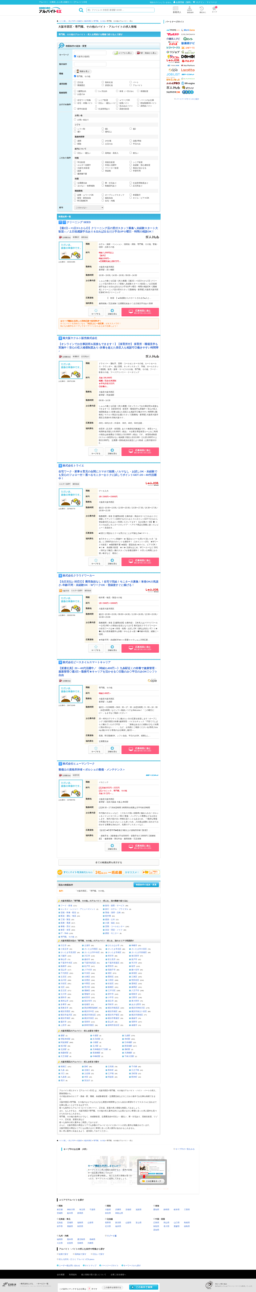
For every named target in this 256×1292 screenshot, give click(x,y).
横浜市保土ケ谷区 (139, 1011)
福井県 (118, 1226)
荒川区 (87, 987)
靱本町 (134, 1077)
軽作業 (108, 916)
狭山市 (64, 959)
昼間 (79, 141)
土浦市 (87, 945)
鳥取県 (156, 1226)
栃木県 (70, 1213)
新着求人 (177, 12)
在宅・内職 (109, 201)
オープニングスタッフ (114, 195)
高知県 (156, 1230)
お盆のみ (81, 94)
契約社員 (108, 82)
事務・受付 (65, 926)
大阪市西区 (88, 21)
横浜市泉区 (89, 1018)
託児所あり (137, 186)
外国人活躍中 (110, 165)
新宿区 (134, 973)
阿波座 (111, 1077)
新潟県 (118, 1222)
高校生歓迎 (124, 109)
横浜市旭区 (65, 1018)
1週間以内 (81, 91)
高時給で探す (80, 1254)
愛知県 (156, 1209)
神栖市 (134, 945)
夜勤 (79, 144)
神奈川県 (71, 1209)
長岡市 (87, 1022)
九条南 (64, 1077)
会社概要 (61, 1274)
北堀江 (87, 1070)
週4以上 (108, 132)
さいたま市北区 (114, 949)
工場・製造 (65, 919)
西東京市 (64, 1008)
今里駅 (95, 1035)
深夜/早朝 (136, 141)
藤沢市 (64, 1022)
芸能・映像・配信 (68, 912)
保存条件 (190, 12)
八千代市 (88, 970)
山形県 (90, 1222)
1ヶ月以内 (102, 91)
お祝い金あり (83, 120)
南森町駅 (64, 1053)
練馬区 (134, 987)
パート (135, 82)
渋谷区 (64, 983)
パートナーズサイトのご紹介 (187, 99)
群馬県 (80, 1213)
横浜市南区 (112, 1011)
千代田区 (64, 973)
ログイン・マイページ (206, 2)
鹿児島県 (81, 1239)
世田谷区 (135, 980)
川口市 (87, 956)
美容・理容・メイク (114, 930)
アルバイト (137, 85)
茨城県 (60, 1213)
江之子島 (135, 1070)
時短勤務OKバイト (148, 103)
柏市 (133, 966)
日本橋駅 (128, 1042)
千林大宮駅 (129, 1056)
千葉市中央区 (66, 963)
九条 (63, 1070)
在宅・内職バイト (85, 103)
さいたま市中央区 (92, 952)
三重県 (187, 1209)
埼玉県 (82, 1209)
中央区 (87, 973)
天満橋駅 (128, 1053)
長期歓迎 (144, 91)
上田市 (64, 1025)
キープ (214, 9)
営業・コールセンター (114, 926)
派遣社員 (108, 85)
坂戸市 (134, 959)
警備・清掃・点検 (113, 912)
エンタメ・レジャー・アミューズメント (78, 909)
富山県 (138, 1222)
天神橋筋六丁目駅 (100, 1049)
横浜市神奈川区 (138, 1008)
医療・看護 (65, 923)
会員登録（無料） (184, 2)
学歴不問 (136, 171)
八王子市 (135, 990)
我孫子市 (112, 970)
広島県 (156, 1222)
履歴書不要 (82, 174)
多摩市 (64, 1004)
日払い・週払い (84, 153)
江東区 (134, 977)
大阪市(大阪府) (83, 56)
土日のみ (108, 144)
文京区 (64, 977)
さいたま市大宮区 (139, 949)
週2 (134, 129)
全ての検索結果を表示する (108, 862)
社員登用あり (104, 109)
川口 (63, 1073)
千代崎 (134, 1066)
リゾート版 (112, 1236)
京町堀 (134, 1073)
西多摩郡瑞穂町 (91, 1008)
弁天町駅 (96, 1039)
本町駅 (127, 1039)
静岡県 (166, 1209)
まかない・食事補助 (86, 186)
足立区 (64, 990)
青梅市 (87, 994)
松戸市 (87, 966)
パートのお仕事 (147, 100)
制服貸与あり (110, 186)
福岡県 (60, 1239)
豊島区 (134, 983)
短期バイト (124, 103)
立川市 (64, 994)
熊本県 (70, 1239)
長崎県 (92, 1239)
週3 (78, 132)
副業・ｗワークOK (85, 195)
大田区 (111, 980)
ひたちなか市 (113, 945)
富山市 (111, 1022)
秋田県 (80, 1226)
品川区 (64, 980)
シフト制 (81, 129)
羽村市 (111, 1004)
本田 (86, 1077)
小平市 (111, 997)
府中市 (111, 994)
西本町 (111, 1070)
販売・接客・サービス (114, 905)
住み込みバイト (126, 106)
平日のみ (136, 144)
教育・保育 (65, 930)
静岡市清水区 (113, 1025)
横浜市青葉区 (113, 1018)
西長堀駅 (128, 1046)
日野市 (134, 997)
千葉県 (92, 1209)
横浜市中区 (89, 1011)
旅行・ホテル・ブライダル (116, 909)
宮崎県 (80, 1243)
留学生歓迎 (82, 109)
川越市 (64, 956)
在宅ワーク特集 (84, 100)
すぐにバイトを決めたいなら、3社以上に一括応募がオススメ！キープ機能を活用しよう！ (109, 872)
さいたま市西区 (91, 949)
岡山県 (166, 1222)
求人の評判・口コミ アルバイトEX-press (76, 1259)
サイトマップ (90, 1265)
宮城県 (70, 1222)
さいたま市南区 (114, 952)
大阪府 (79, 21)
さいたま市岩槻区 (139, 952)
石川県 (108, 1226)
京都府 (128, 1209)
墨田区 (111, 977)
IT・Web (64, 933)
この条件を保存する (112, 1287)
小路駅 (95, 1042)
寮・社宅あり (110, 183)
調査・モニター (112, 933)
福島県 (80, 1222)
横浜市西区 (65, 1011)
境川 (63, 1080)
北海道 (60, 1222)
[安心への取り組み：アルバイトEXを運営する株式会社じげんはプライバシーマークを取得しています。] (210, 1285)
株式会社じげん (27, 1284)
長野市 (134, 1022)
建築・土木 (110, 919)
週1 (106, 129)
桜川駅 (64, 1046)
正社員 (80, 82)
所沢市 (111, 956)
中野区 (87, 983)
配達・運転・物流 (68, 916)
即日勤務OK (82, 201)
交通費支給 (82, 183)
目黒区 (87, 980)
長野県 (108, 1222)
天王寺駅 (64, 1056)
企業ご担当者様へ (118, 1274)
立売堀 (111, 1066)
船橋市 (64, 966)
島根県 (187, 1222)
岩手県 (60, 1226)
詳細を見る (112, 314)
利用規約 (73, 1274)
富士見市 (112, 959)
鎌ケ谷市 (135, 970)
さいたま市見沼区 (68, 952)
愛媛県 (177, 1226)
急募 (79, 171)
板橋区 (111, 987)
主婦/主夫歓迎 (83, 168)
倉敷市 (134, 1025)
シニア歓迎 (103, 100)
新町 (86, 1066)
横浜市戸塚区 (113, 1015)
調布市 (64, 997)
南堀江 (64, 1066)
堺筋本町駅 (65, 1039)
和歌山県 (119, 1213)
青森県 (70, 1226)
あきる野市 (136, 1004)
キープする (95, 314)
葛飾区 (87, 990)
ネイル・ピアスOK (140, 198)
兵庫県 (118, 1209)
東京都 (60, 1209)
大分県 (60, 1243)
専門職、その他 (99, 21)
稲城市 (87, 1004)
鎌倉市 (134, 1018)
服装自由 (108, 198)
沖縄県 (90, 1243)
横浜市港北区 (90, 1015)
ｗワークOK (124, 100)
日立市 (64, 945)
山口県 (177, 1222)
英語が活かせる (139, 168)
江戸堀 (111, 1073)
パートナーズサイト (110, 1265)
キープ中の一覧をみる (185, 1149)
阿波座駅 (64, 1042)
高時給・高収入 (111, 153)
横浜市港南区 (137, 1015)
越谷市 (87, 959)
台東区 (87, 977)
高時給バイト (146, 106)
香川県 (166, 1226)
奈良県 (108, 1213)
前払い (135, 153)
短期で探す (63, 1254)
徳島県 (187, 1226)
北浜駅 (64, 1049)
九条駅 (127, 1035)
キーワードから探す (132, 1265)
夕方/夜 (107, 141)
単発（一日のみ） (127, 91)
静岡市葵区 (89, 1025)
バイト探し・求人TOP (67, 21)
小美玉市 (64, 949)
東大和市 (135, 1001)
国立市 (111, 1001)
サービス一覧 (43, 1284)
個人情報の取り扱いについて (93, 1274)
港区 (110, 973)
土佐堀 (87, 1073)
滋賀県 (138, 1209)
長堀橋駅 (96, 1053)
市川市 (134, 963)
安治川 (87, 1080)
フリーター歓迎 (111, 168)
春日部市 (135, 956)
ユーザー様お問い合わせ (69, 1265)
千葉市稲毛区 (90, 963)
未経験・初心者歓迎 (141, 165)
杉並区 (111, 983)
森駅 (63, 1035)
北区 (63, 987)
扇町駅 (127, 1049)
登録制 (107, 171)
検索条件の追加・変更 (146, 885)
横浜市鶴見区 (113, 1008)
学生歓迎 (81, 162)
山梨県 (128, 1222)
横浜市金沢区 (66, 1015)
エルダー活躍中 (84, 165)
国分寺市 (88, 1001)
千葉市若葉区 (113, 963)
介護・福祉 (110, 923)
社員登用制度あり (140, 183)
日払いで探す (98, 1254)
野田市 (111, 966)
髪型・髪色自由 (84, 198)
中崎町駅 (96, 1056)
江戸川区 (112, 990)
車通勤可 (136, 195)
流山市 (64, 970)
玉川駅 (95, 1046)
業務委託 (81, 85)
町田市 (87, 997)
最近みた (203, 12)
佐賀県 (70, 1243)
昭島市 (134, 994)
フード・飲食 (66, 905)
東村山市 (64, 1001)
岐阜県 (177, 1209)
